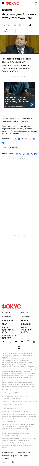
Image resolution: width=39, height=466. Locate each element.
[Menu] (3, 3)
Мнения (24, 313)
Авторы (24, 320)
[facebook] (3, 341)
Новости (6, 313)
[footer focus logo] (11, 306)
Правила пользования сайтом (8, 330)
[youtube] (22, 341)
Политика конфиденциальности (15, 456)
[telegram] (16, 341)
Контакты (5, 458)
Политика (7, 10)
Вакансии (26, 324)
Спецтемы (26, 316)
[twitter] (9, 341)
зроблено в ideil (8, 462)
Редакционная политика (9, 337)
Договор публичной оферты (26, 330)
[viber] (28, 341)
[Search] (36, 3)
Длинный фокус (9, 320)
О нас (4, 324)
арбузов (14, 147)
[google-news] (34, 341)
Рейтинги (6, 316)
